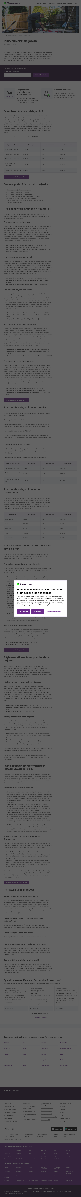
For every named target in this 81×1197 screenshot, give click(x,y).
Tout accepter (24, 611)
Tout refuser (37, 611)
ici (39, 604)
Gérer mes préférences (54, 611)
